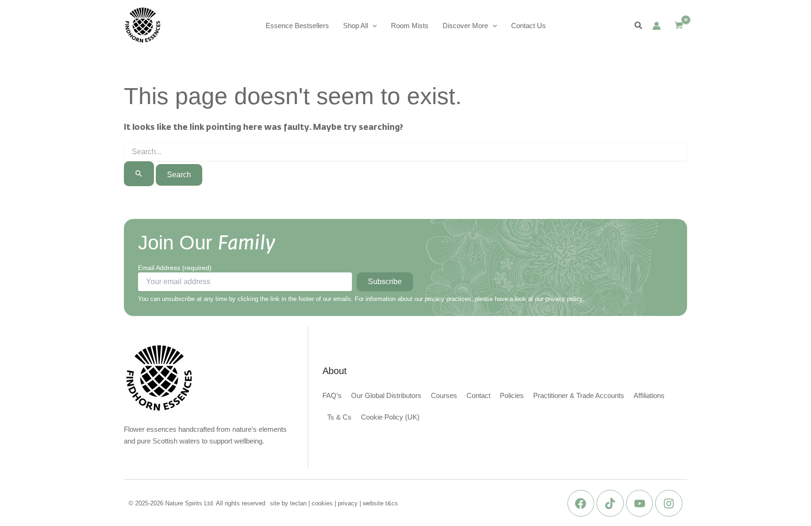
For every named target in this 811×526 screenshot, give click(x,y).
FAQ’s (332, 395)
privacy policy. (564, 298)
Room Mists (409, 26)
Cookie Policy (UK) (390, 417)
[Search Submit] (139, 173)
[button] (372, 26)
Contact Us (528, 26)
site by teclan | (291, 503)
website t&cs (380, 503)
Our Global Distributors (386, 395)
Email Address (175, 267)
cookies (322, 503)
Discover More (465, 26)
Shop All (355, 26)
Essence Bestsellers (297, 26)
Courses (444, 395)
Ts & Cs (339, 417)
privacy (348, 503)
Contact (478, 395)
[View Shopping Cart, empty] (678, 26)
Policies (512, 395)
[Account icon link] (656, 26)
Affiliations (649, 395)
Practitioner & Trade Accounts (578, 395)
